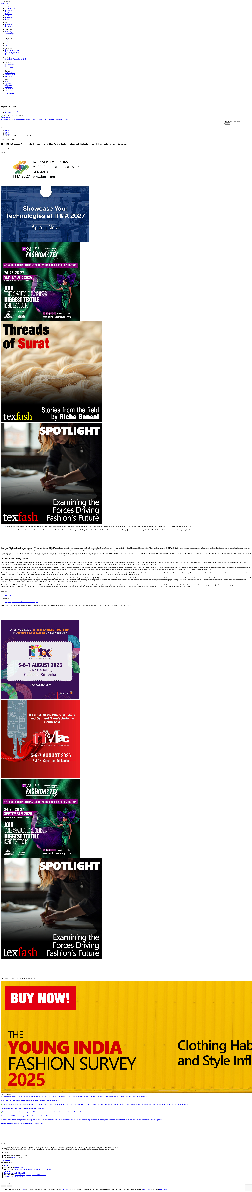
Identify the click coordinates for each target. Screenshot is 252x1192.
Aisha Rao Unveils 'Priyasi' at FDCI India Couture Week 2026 (22, 1123)
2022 (6, 45)
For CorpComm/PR (11, 74)
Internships (8, 76)
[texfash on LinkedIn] (9, 94)
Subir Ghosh (10, 66)
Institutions (8, 87)
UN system (8, 90)
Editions (16, 1168)
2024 (6, 41)
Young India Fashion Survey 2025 (15, 59)
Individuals (8, 85)
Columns (9, 10)
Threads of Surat (10, 35)
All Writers (9, 68)
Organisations (9, 88)
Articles (22, 1168)
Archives (9, 19)
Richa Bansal (10, 64)
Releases (9, 17)
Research (9, 14)
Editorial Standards (13, 52)
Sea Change (8, 31)
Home (7, 130)
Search (226, 121)
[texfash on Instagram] (13, 94)
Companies (8, 83)
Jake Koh (8, 595)
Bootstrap (65, 1189)
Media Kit (9, 54)
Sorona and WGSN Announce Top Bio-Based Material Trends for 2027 (24, 1116)
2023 (6, 43)
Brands (7, 81)
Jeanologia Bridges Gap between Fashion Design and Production (22, 1108)
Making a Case (9, 33)
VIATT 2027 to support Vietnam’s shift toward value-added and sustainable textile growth (31, 1100)
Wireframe (9, 26)
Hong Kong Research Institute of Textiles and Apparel (21, 602)
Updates (9, 15)
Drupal (23, 1189)
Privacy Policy (18, 1176)
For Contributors (10, 73)
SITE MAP (6, 1)
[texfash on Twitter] (7, 94)
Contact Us (14, 1157)
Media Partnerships (12, 50)
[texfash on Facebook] (5, 94)
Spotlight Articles (11, 8)
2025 (6, 40)
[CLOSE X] (4, 3)
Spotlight (9, 24)
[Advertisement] (46, 538)
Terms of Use (8, 1176)
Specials (9, 12)
